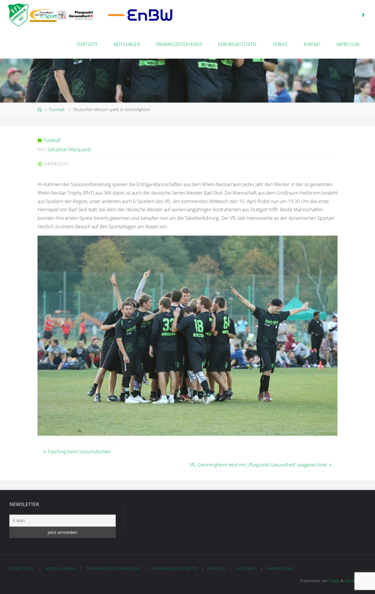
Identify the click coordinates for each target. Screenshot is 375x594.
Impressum (280, 568)
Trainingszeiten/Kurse (113, 568)
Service (216, 568)
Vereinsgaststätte (174, 568)
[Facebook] (363, 15)
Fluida (334, 580)
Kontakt (246, 568)
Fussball (57, 109)
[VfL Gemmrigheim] (90, 14)
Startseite (22, 568)
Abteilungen (60, 568)
